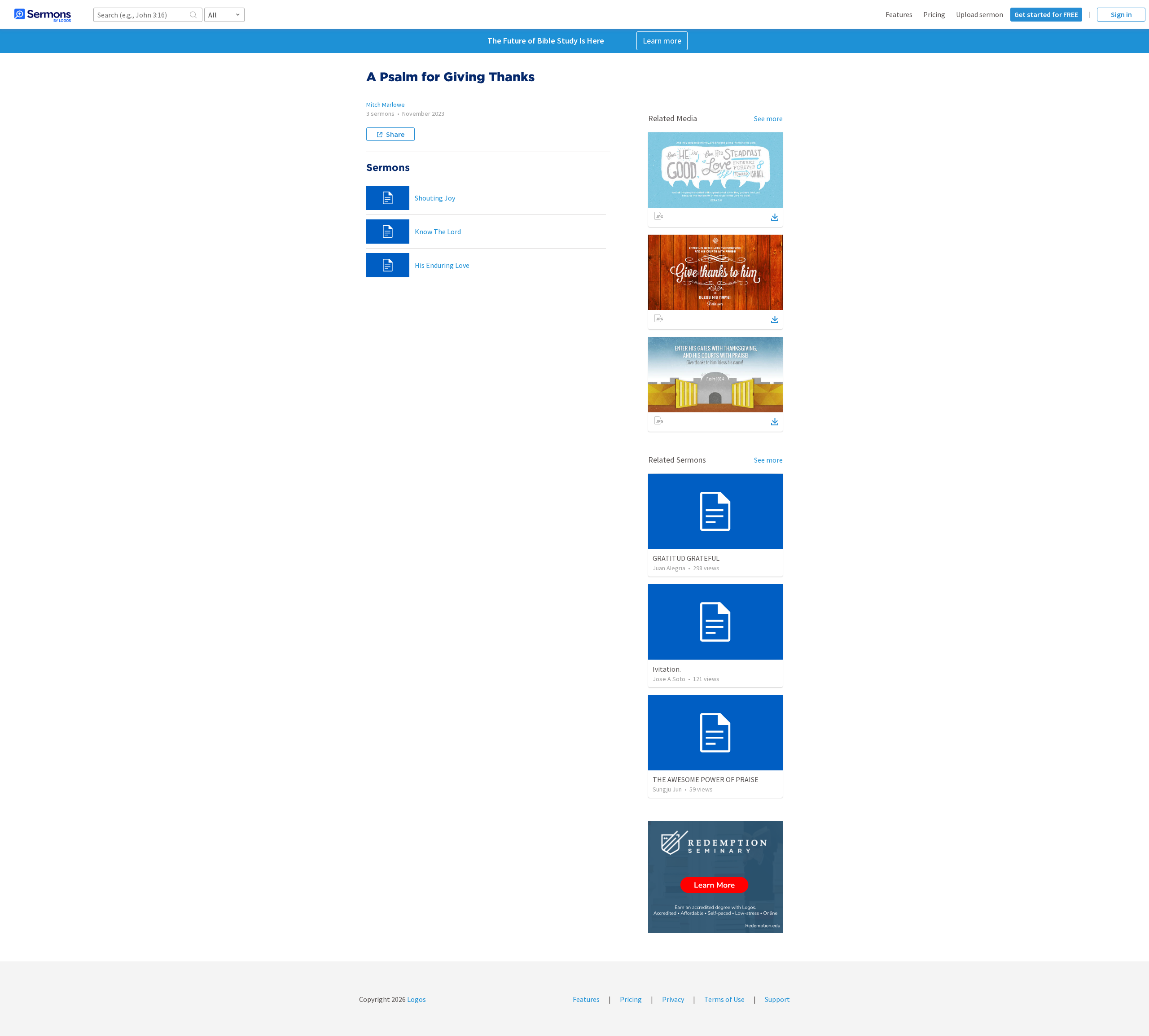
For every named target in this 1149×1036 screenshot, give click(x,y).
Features (899, 14)
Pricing (934, 14)
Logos (416, 999)
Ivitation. (667, 668)
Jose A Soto (669, 679)
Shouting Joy (435, 197)
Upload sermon (979, 14)
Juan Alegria (669, 568)
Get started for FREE (1046, 14)
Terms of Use (724, 999)
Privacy (673, 999)
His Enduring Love (442, 265)
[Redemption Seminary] (715, 877)
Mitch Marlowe (385, 105)
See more (768, 118)
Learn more (662, 40)
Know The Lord (438, 231)
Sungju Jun (667, 789)
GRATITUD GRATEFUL (686, 558)
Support (777, 999)
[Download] (774, 217)
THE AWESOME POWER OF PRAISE (706, 779)
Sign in (1121, 14)
